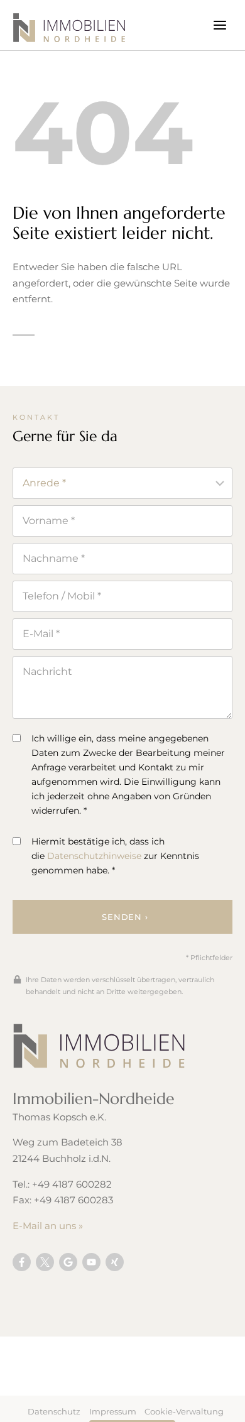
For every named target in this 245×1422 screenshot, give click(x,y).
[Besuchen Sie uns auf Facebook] (22, 1262)
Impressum (112, 1411)
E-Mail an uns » (48, 1226)
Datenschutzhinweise (94, 856)
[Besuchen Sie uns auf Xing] (115, 1262)
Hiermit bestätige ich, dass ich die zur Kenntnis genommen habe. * (115, 855)
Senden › (125, 917)
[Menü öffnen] (219, 25)
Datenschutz (54, 1411)
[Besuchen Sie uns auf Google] (68, 1262)
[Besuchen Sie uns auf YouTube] (91, 1262)
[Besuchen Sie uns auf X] (45, 1262)
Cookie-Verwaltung (184, 1411)
